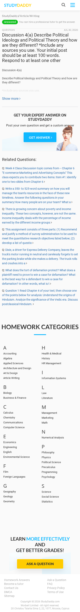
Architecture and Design (17, 368)
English (7, 452)
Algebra (7, 358)
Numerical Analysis (53, 437)
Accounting (9, 353)
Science (46, 491)
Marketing (47, 417)
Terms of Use (55, 592)
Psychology (48, 476)
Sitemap (9, 596)
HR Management (51, 363)
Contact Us (11, 588)
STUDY (17, 5)
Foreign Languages (14, 476)
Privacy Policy (56, 588)
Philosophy (48, 452)
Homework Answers (17, 580)
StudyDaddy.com (50, 601)
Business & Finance (14, 397)
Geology (8, 496)
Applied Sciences (13, 363)
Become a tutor (14, 583)
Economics (9, 442)
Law (44, 393)
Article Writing (11, 378)
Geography (9, 491)
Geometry (9, 501)
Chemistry (9, 417)
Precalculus (48, 467)
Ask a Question (40, 564)
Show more (10, 99)
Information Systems (54, 378)
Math (45, 422)
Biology (7, 392)
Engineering (10, 447)
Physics (46, 457)
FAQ (50, 583)
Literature (47, 398)
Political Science (51, 462)
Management (49, 412)
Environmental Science (16, 456)
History (46, 358)
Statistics (47, 501)
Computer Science (14, 427)
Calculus (8, 412)
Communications (13, 422)
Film (5, 471)
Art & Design (10, 373)
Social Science (50, 496)
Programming (49, 472)
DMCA (8, 592)
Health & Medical (51, 353)
